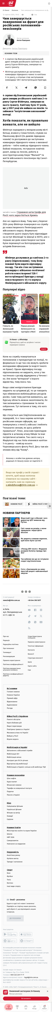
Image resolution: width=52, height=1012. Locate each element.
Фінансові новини (14, 785)
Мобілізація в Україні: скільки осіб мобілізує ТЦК (26, 767)
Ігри (29, 670)
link (29, 610)
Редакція (6, 640)
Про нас (6, 636)
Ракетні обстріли (13, 720)
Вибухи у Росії (12, 736)
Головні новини (13, 692)
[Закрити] (47, 991)
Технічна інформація (35, 646)
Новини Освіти (14, 827)
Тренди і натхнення (14, 862)
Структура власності (35, 658)
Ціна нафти (11, 778)
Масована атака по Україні (17, 733)
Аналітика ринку (13, 855)
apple (27, 934)
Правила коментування (36, 642)
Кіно (9, 803)
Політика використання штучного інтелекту (12, 669)
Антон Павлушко (23, 40)
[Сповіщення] (49, 3)
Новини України (13, 695)
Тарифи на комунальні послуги (19, 788)
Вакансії (31, 654)
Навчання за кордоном (16, 844)
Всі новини (12, 688)
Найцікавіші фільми (15, 806)
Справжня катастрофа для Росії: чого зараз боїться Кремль (24, 214)
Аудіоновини (12, 705)
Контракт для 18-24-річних (17, 760)
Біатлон (10, 883)
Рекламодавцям (9, 656)
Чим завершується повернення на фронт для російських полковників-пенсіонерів (35, 10)
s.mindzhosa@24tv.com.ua (20, 485)
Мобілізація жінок (14, 757)
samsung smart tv (27, 941)
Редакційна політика (10, 644)
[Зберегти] (45, 88)
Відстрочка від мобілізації (17, 764)
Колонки (15, 10)
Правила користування (11, 660)
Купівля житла (12, 858)
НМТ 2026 (10, 837)
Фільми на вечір (13, 813)
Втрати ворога (12, 739)
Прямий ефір (12, 698)
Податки (10, 792)
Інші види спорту (13, 886)
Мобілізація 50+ (13, 754)
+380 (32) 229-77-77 (17, 975)
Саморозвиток (12, 841)
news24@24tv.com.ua (11, 600)
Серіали (10, 819)
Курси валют (12, 782)
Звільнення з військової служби (19, 751)
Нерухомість (13, 852)
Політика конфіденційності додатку (13, 674)
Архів (30, 662)
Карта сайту (32, 666)
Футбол (10, 876)
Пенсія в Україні (13, 795)
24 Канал (6, 10)
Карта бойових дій (14, 723)
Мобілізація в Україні (17, 747)
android (10, 934)
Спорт (9, 870)
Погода (10, 708)
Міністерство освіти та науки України (22, 831)
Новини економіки (15, 775)
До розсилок (15, 918)
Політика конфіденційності (13, 664)
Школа (9, 834)
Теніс (9, 880)
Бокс (9, 873)
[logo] (11, 3)
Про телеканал (8, 648)
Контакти (31, 650)
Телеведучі (7, 652)
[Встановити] (26, 995)
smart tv (10, 941)
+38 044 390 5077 (34, 600)
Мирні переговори (14, 726)
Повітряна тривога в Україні (18, 729)
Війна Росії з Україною (17, 716)
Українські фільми (14, 809)
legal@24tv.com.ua (31, 977)
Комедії (10, 816)
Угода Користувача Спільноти (35, 637)
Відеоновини (12, 702)
